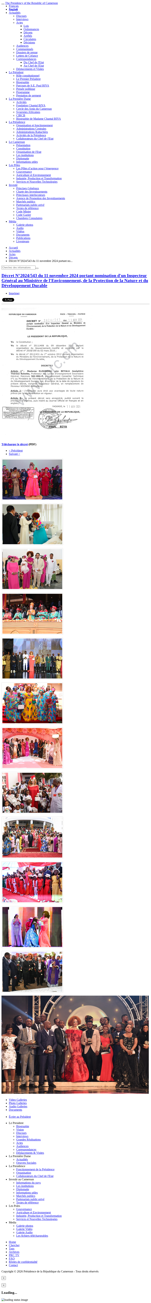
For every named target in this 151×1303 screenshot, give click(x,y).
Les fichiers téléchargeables (32, 1235)
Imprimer (14, 293)
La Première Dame (20, 98)
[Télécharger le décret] (47, 438)
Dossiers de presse (27, 52)
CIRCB (20, 115)
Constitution (23, 148)
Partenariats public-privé (30, 204)
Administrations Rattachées (32, 132)
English (13, 9)
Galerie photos (24, 224)
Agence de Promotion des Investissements (40, 198)
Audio (20, 228)
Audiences (22, 45)
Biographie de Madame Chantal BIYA (38, 118)
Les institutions (25, 155)
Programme (23, 92)
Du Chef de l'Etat (34, 62)
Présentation (23, 145)
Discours (21, 15)
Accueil (13, 247)
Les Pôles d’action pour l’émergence (37, 168)
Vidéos (20, 231)
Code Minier (23, 211)
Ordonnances (31, 29)
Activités (21, 102)
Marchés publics (25, 201)
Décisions (29, 42)
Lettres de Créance (27, 55)
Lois (26, 25)
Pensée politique (25, 88)
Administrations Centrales (31, 128)
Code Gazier (23, 214)
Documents (22, 234)
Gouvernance (24, 171)
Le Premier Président (28, 78)
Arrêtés (28, 35)
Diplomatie (22, 158)
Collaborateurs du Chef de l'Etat (34, 138)
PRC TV (14, 1255)
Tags (11, 1248)
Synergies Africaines (28, 112)
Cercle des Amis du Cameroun (34, 108)
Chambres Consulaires (29, 218)
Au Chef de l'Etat (34, 65)
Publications (23, 238)
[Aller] (37, 268)
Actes (19, 22)
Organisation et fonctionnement (34, 125)
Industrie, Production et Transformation (39, 178)
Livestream (22, 241)
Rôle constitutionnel (27, 75)
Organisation (23, 1172)
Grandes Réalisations (28, 1139)
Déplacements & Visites (30, 1152)
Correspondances (26, 59)
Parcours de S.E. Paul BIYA (32, 85)
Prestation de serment (28, 95)
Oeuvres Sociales (26, 1162)
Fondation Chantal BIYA (30, 105)
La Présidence (17, 122)
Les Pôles (14, 165)
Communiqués (24, 49)
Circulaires (30, 39)
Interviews (22, 19)
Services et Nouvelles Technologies (36, 181)
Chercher (14, 1245)
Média (12, 221)
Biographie (22, 82)
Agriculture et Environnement (33, 175)
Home (12, 1242)
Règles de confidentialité (23, 1261)
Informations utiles (27, 161)
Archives (14, 1251)
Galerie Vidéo (24, 1229)
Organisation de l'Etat (28, 151)
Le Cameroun (17, 141)
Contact (13, 1265)
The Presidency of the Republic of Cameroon (31, 3)
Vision (20, 1129)
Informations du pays (28, 1182)
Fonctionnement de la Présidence (35, 1169)
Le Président (16, 72)
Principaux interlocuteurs (30, 195)
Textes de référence (27, 208)
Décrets (28, 32)
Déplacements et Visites (30, 69)
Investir (13, 185)
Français (14, 6)
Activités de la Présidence (31, 135)
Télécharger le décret (14, 444)
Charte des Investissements (31, 191)
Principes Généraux (27, 188)
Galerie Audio (24, 1232)
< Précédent (16, 450)
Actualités (14, 12)
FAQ (12, 1258)
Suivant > (14, 453)
